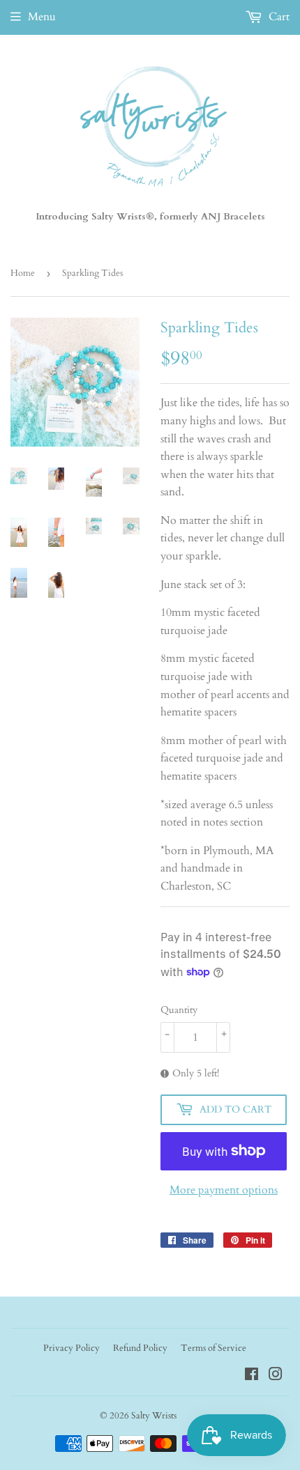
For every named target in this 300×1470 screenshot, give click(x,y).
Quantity (178, 1009)
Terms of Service (213, 1348)
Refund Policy (140, 1348)
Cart (278, 16)
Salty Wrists (154, 1415)
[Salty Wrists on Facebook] (251, 1376)
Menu (42, 16)
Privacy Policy (71, 1348)
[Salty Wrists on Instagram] (276, 1376)
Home (22, 273)
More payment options (224, 1190)
